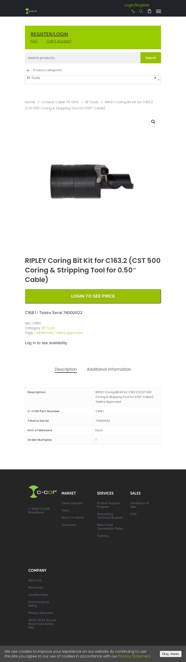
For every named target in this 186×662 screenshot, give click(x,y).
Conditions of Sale (139, 505)
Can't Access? (59, 41)
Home (30, 102)
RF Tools (91, 102)
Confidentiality (38, 595)
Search (150, 58)
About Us (35, 580)
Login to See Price (93, 296)
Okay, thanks (170, 654)
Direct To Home (72, 518)
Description (66, 369)
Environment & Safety (38, 604)
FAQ (34, 41)
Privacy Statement (40, 613)
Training (102, 536)
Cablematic (44, 333)
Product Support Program (108, 505)
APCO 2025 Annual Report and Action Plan (42, 624)
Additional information (109, 369)
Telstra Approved (69, 333)
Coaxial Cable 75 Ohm (60, 102)
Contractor (68, 525)
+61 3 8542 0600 (129, 13)
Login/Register (137, 5)
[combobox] (93, 79)
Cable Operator (72, 503)
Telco (65, 510)
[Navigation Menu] (158, 11)
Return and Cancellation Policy (110, 527)
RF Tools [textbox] (91, 78)
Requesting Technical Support (109, 516)
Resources (36, 587)
